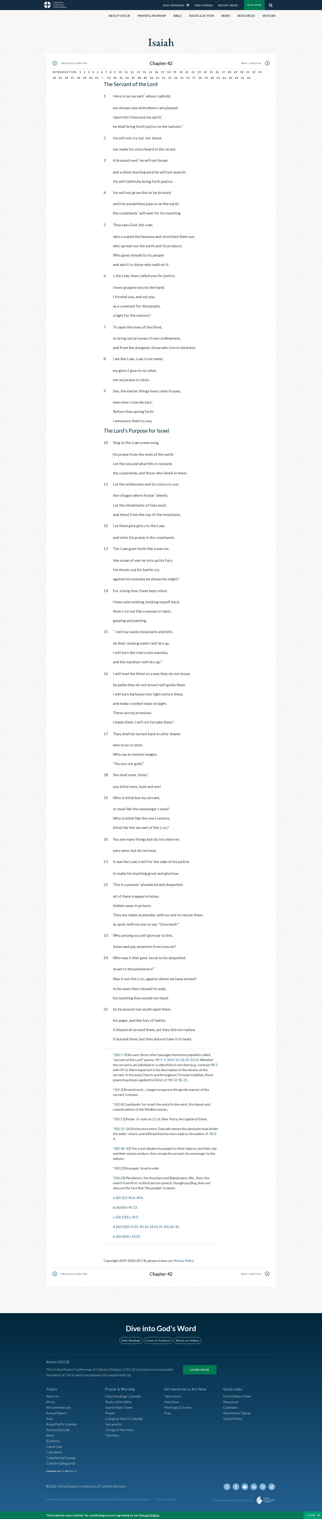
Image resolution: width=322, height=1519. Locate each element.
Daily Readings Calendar (189, 5)
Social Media (232, 1419)
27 (223, 72)
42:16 (121, 1236)
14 (144, 72)
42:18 (120, 1148)
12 (132, 72)
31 (248, 72)
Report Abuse (228, 5)
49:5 (123, 1070)
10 (120, 72)
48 (139, 77)
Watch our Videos (187, 1340)
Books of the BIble (118, 1402)
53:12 (194, 1060)
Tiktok (271, 1486)
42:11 (120, 1119)
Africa (50, 1402)
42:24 (120, 1178)
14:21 (153, 1227)
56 (188, 77)
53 (170, 77)
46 (127, 77)
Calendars (230, 1407)
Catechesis (54, 1452)
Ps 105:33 (166, 1227)
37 (72, 77)
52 (163, 77)
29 (235, 72)
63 (230, 77)
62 (224, 77)
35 (60, 77)
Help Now (254, 5)
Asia (49, 1419)
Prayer (110, 1413)
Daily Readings (173, 5)
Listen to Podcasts (158, 1340)
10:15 (143, 1227)
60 (212, 77)
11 (126, 72)
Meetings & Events (178, 1407)
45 (121, 77)
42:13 (121, 1217)
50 (151, 77)
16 (156, 72)
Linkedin (253, 1486)
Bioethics (53, 1441)
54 (176, 77)
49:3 (214, 1065)
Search (271, 4)
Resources (231, 1402)
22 (193, 72)
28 (229, 72)
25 (211, 72)
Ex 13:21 (133, 1236)
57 (194, 77)
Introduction (65, 72)
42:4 (119, 1104)
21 (187, 72)
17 (163, 72)
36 (66, 77)
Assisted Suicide (58, 1430)
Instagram (262, 1486)
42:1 (119, 1055)
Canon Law (54, 1446)
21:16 (156, 1119)
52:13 (184, 1060)
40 (91, 77)
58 (200, 77)
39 (84, 77)
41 (97, 77)
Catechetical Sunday (61, 1458)
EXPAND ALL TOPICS (59, 1471)
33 (260, 72)
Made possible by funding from (233, 1500)
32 (254, 72)
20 (181, 72)
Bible (50, 1435)
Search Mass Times (119, 1407)
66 (249, 77)
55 (182, 77)
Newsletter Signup (236, 1413)
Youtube (245, 1486)
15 (150, 72)
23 (199, 72)
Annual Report (56, 1413)
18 (169, 72)
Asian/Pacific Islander (61, 1424)
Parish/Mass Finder (237, 1396)
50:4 (170, 1060)
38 (78, 77)
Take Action (172, 1396)
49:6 (139, 1198)
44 (115, 77)
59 (206, 77)
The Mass (112, 1435)
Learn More (199, 1369)
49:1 (158, 1060)
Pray (167, 1413)
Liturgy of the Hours (119, 1430)
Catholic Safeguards (60, 1463)
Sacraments (113, 1424)
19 (175, 72)
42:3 (119, 1090)
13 (138, 72)
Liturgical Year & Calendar (124, 1419)
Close (311, 1515)
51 (157, 77)
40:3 (212, 1134)
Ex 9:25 (132, 1227)
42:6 (120, 1207)
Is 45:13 (131, 1207)
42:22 (120, 1168)
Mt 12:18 (175, 1080)
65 (242, 77)
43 (109, 77)
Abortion (52, 1396)
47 (133, 77)
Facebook (236, 1486)
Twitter (227, 1486)
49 (145, 77)
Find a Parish (204, 5)
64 (236, 77)
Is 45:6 (130, 1198)
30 (242, 72)
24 (205, 72)
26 (217, 72)
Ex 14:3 (132, 1217)
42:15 (120, 1129)
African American (58, 1407)
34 (54, 77)
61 (218, 77)
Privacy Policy (184, 1261)
